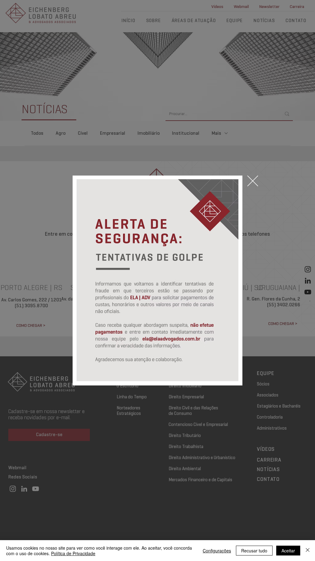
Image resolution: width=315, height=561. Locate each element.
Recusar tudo (254, 550)
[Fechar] (307, 550)
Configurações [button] (217, 550)
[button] (252, 181)
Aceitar (288, 550)
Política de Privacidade (73, 553)
